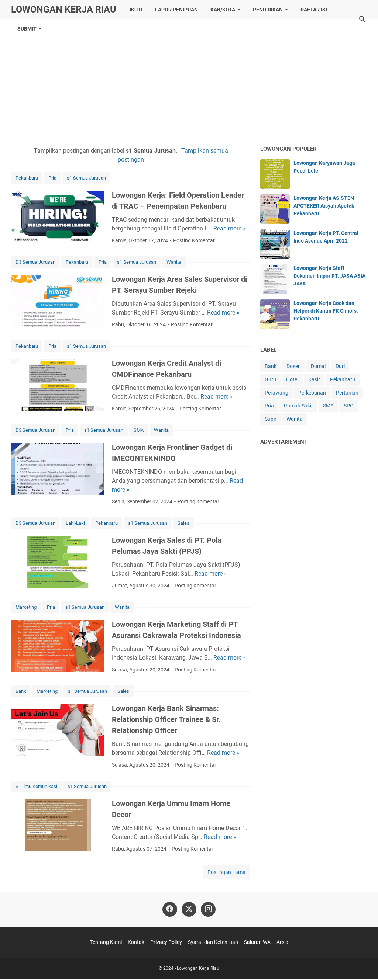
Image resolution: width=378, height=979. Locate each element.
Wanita (173, 262)
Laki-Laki (75, 523)
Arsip (282, 942)
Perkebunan (312, 393)
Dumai (318, 366)
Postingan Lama (226, 872)
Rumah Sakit (298, 406)
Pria (52, 178)
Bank (21, 691)
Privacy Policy (166, 942)
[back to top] (363, 962)
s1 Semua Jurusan (86, 178)
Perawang (276, 393)
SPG (349, 406)
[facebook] (169, 909)
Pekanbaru (27, 178)
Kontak (136, 942)
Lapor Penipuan (176, 10)
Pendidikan (268, 10)
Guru (270, 379)
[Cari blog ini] (362, 19)
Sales (183, 523)
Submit (27, 29)
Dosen (293, 366)
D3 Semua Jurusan (35, 262)
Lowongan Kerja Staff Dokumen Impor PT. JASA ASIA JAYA (329, 276)
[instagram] (208, 909)
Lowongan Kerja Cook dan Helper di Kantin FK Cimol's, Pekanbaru (325, 311)
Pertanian (347, 393)
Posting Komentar (194, 240)
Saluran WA (257, 942)
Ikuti (136, 10)
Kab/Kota (222, 10)
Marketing (26, 607)
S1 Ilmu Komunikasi (36, 786)
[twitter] (189, 909)
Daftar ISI (313, 10)
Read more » (229, 228)
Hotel (292, 379)
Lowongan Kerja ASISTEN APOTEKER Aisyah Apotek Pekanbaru (323, 205)
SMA (139, 430)
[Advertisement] (189, 81)
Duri (340, 366)
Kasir (314, 379)
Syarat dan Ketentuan (213, 942)
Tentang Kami (106, 942)
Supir (270, 419)
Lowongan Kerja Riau (63, 9)
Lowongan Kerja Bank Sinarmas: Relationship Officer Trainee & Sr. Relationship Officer (166, 719)
